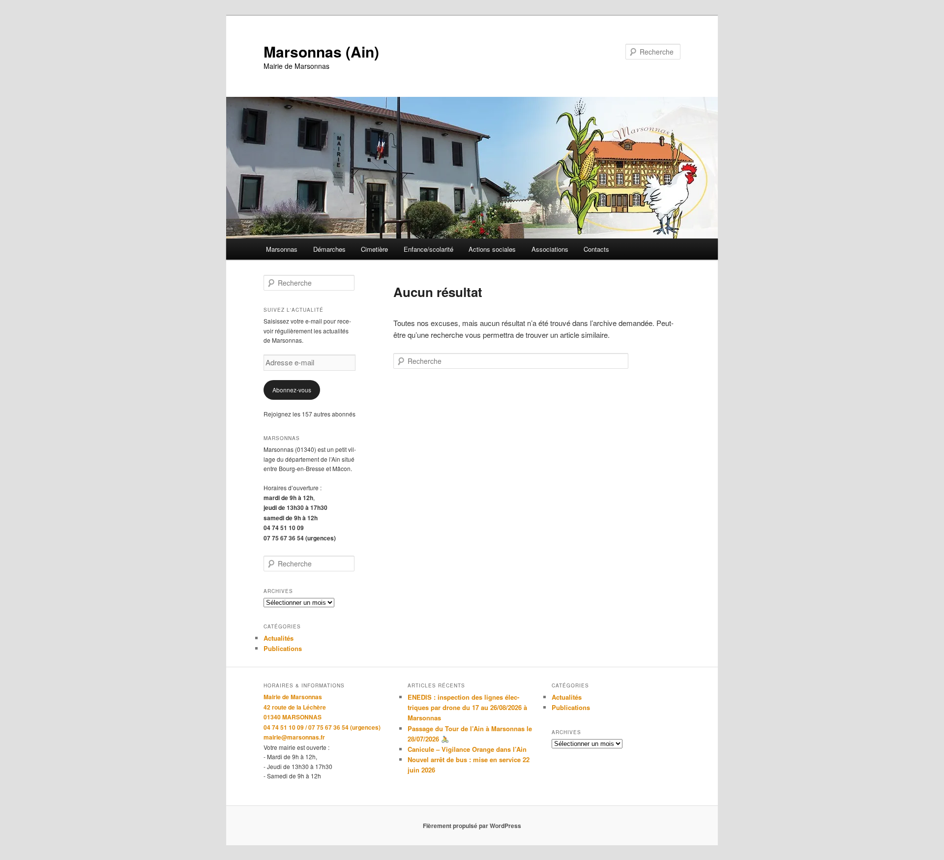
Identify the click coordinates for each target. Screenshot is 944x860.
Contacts (596, 249)
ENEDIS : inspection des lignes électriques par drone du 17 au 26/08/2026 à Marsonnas (467, 707)
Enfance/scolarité (428, 249)
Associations (549, 249)
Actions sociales (492, 249)
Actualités (279, 638)
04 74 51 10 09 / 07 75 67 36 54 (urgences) (322, 727)
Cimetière (374, 249)
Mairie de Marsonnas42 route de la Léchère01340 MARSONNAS (295, 706)
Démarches (329, 249)
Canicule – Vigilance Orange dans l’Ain (467, 749)
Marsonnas (281, 249)
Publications (283, 648)
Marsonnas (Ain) (321, 51)
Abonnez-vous (291, 390)
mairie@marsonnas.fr (294, 737)
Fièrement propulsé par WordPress (472, 825)
